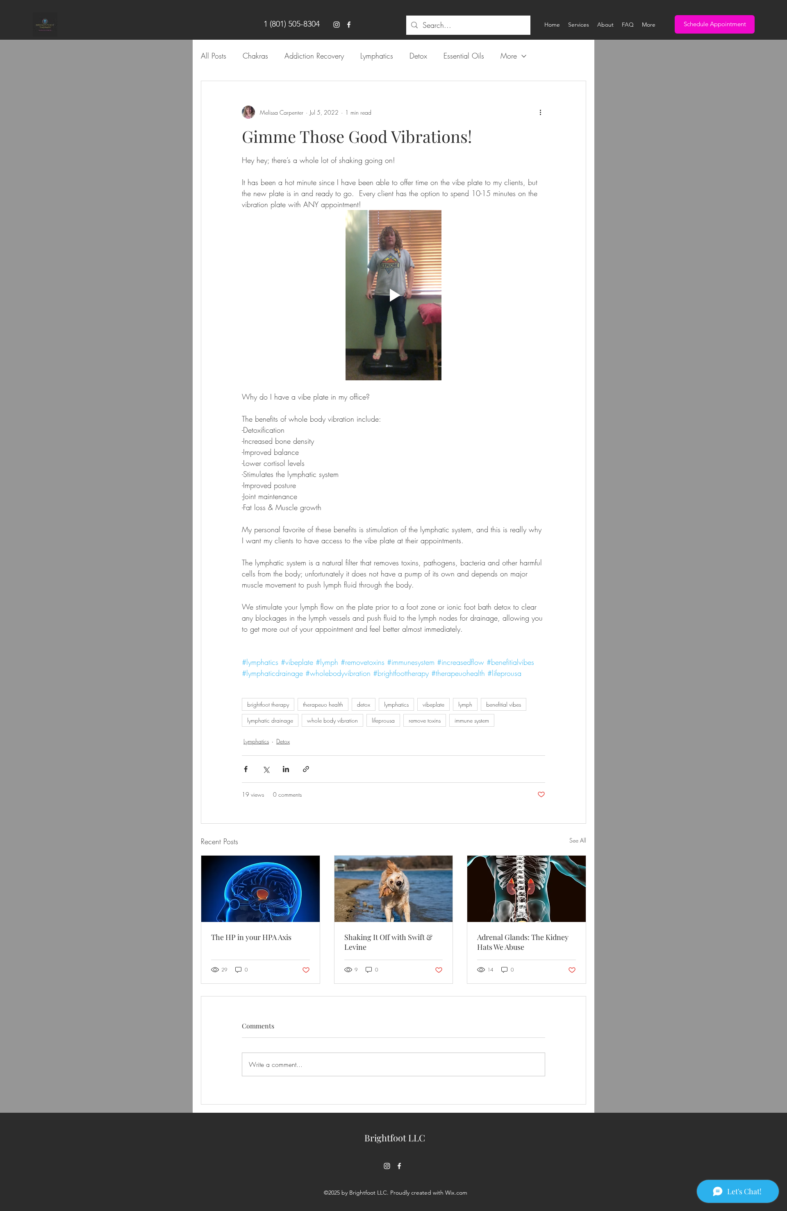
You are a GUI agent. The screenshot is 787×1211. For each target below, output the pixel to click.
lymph (465, 704)
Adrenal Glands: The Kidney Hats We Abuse (523, 942)
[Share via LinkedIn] (286, 769)
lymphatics (396, 704)
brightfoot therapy (268, 704)
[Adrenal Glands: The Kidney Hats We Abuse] (526, 889)
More (508, 56)
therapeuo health (323, 704)
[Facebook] (349, 24)
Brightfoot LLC (394, 1138)
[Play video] (393, 295)
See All (577, 840)
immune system (472, 720)
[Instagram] (336, 24)
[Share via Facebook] (246, 769)
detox (363, 704)
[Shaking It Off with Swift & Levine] (393, 889)
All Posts (213, 56)
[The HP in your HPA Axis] (260, 889)
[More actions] (540, 112)
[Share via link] (306, 769)
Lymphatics (376, 56)
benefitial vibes (503, 704)
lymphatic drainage (270, 720)
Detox (418, 56)
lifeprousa (383, 720)
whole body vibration (332, 720)
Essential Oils (464, 56)
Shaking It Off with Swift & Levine (388, 942)
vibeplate (433, 704)
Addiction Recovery (314, 56)
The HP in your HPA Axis (251, 937)
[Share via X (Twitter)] (266, 769)
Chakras (255, 56)
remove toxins (425, 720)
